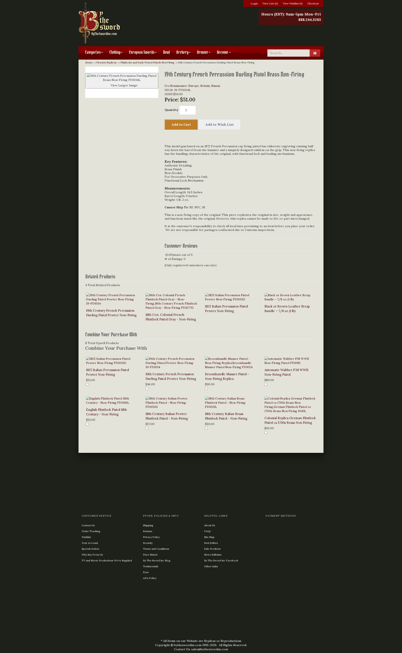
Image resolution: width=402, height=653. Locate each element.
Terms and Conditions (156, 548)
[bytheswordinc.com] (118, 23)
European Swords (142, 52)
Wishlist (86, 537)
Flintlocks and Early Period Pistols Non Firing (147, 62)
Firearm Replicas (106, 62)
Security (148, 542)
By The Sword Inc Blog (156, 560)
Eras (146, 572)
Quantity (171, 110)
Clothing (114, 52)
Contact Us (88, 525)
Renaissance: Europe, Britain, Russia (195, 86)
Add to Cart (181, 124)
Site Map (209, 537)
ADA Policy (149, 578)
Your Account (90, 542)
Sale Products (212, 548)
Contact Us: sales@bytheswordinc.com (201, 649)
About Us (209, 525)
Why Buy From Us (92, 554)
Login (254, 3)
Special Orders (90, 548)
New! (166, 52)
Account (223, 52)
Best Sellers (211, 542)
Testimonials (150, 566)
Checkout (313, 3)
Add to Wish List (219, 124)
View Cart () (270, 3)
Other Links (211, 566)
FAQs (207, 531)
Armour (202, 52)
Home (89, 62)
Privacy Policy (151, 537)
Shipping (148, 525)
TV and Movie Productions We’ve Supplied (107, 560)
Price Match (150, 554)
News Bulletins (213, 554)
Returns (147, 531)
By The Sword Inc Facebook (221, 560)
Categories (93, 52)
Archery (182, 52)
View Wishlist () (293, 3)
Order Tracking (91, 531)
